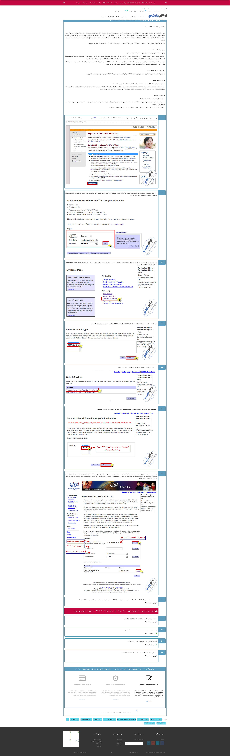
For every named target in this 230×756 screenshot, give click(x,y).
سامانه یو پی (119, 741)
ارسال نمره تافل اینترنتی (109, 719)
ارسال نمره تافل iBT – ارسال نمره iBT (126, 719)
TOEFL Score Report (149, 723)
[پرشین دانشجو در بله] (127, 11)
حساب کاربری (119, 743)
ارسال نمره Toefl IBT (86, 719)
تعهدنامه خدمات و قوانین (96, 741)
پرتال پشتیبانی (98, 745)
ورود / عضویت (162, 9)
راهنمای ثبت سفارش (97, 739)
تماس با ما (103, 17)
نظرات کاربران (111, 17)
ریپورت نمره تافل (75, 719)
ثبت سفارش (133, 17)
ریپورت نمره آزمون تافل (156, 719)
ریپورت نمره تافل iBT (143, 719)
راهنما (117, 17)
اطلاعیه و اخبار (119, 745)
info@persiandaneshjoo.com (149, 9)
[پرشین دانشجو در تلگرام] (125, 11)
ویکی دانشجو (125, 17)
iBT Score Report (161, 723)
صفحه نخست (141, 17)
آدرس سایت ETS (97, 118)
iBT (68, 719)
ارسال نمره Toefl (97, 719)
